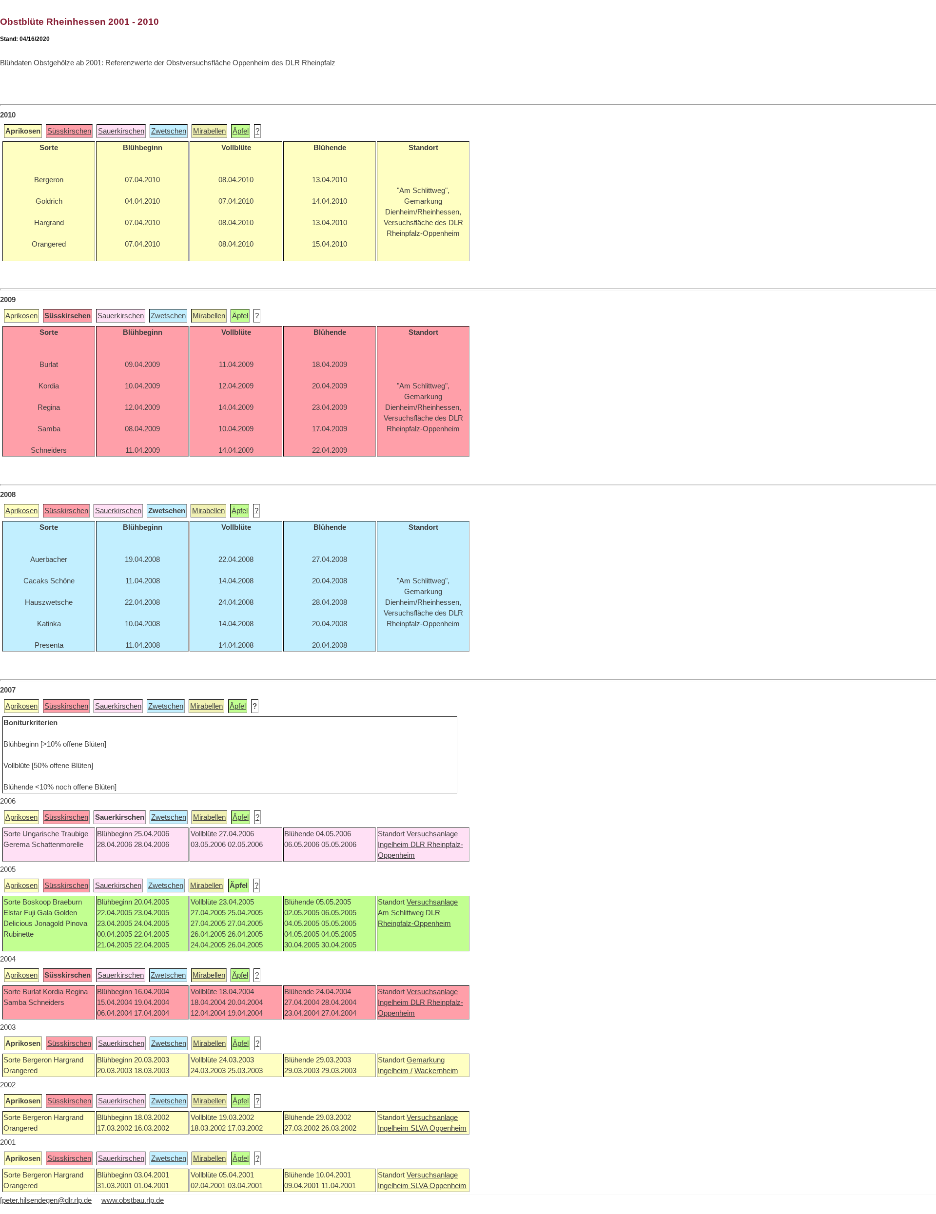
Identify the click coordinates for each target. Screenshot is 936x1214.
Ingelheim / (395, 1071)
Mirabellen (209, 131)
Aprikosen (21, 316)
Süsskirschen (69, 131)
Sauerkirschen (121, 131)
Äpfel (241, 131)
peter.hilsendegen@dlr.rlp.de (47, 1200)
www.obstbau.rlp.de (132, 1200)
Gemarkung (426, 1060)
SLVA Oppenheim (438, 1128)
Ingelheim (394, 844)
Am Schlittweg (401, 913)
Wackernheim (436, 1071)
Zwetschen (168, 131)
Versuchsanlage (432, 834)
